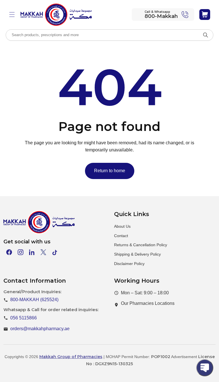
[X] (43, 252)
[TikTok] (54, 252)
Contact (121, 235)
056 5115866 (23, 317)
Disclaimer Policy (129, 263)
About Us (122, 226)
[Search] (206, 35)
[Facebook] (9, 252)
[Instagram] (20, 252)
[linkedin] (32, 252)
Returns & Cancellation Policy (140, 245)
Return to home (109, 170)
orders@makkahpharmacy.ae (40, 328)
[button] (12, 14)
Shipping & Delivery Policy (137, 254)
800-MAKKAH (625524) (34, 299)
